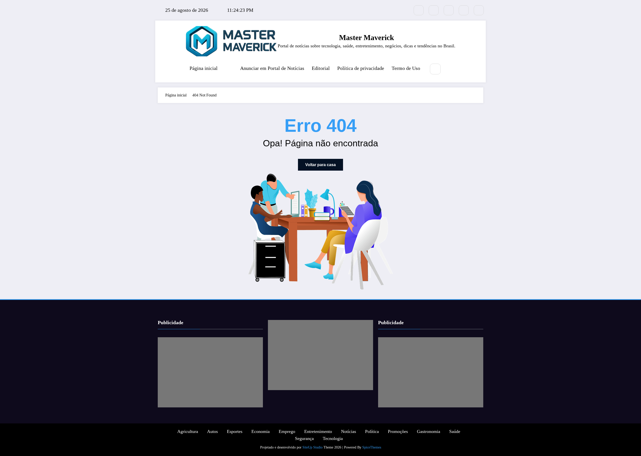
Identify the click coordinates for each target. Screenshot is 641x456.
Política (372, 431)
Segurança (304, 438)
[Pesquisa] (435, 69)
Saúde (454, 431)
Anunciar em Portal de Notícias (272, 68)
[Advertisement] (210, 372)
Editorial (321, 68)
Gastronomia (428, 431)
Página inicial (204, 68)
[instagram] (464, 10)
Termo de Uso (406, 68)
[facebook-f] (434, 10)
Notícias (348, 431)
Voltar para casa (320, 165)
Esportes (234, 431)
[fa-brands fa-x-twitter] (419, 10)
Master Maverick (366, 37)
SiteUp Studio (312, 447)
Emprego (287, 431)
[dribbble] (449, 10)
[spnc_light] (450, 69)
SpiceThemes (371, 447)
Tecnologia (333, 438)
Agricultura (187, 431)
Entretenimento (318, 431)
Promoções (398, 431)
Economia (260, 431)
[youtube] (479, 10)
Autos (212, 431)
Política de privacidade (360, 68)
